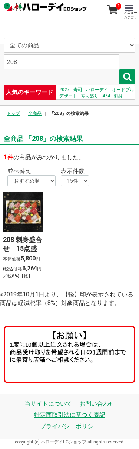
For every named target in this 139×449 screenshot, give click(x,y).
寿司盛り (90, 96)
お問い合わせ (97, 403)
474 (106, 96)
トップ (13, 113)
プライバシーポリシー (69, 426)
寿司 (77, 89)
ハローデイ (97, 89)
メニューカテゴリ (130, 15)
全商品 (35, 113)
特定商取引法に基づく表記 (69, 414)
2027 (64, 89)
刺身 (118, 96)
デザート (68, 96)
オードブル (123, 89)
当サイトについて (48, 403)
